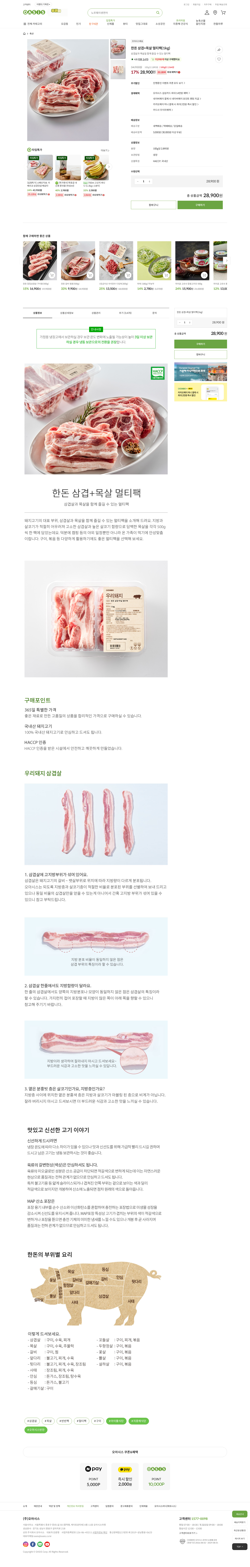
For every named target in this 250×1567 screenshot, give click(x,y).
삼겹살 (33, 1421)
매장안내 (38, 1506)
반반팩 (65, 1421)
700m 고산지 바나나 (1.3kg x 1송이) (94, 184)
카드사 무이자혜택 (162, 110)
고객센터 (26, 5)
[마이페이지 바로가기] (207, 12)
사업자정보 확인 (100, 1532)
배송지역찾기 (239, 1522)
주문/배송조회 (221, 5)
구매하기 (200, 205)
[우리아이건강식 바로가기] (59, 12)
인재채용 (143, 1506)
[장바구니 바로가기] (223, 12)
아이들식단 (117, 1421)
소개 (25, 1506)
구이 (98, 1421)
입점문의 (109, 1506)
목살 (49, 1421)
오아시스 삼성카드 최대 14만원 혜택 (170, 93)
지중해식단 (139, 1421)
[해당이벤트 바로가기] (93, 1464)
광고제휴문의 (126, 1506)
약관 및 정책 (54, 1506)
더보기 (104, 150)
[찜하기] (219, 59)
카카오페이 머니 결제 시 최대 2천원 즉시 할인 (174, 104)
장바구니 (153, 205)
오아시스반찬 (37, 1430)
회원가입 (196, 5)
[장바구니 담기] (51, 275)
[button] (108, 166)
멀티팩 (82, 1421)
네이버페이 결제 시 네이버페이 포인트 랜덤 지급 (176, 98)
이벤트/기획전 (43, 4)
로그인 (186, 5)
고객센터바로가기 (187, 1533)
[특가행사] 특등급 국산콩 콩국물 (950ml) (66, 184)
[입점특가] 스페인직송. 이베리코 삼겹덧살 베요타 (38, 184)
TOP (239, 1546)
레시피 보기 (240, 1538)
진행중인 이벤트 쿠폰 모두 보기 (168, 83)
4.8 (141, 59)
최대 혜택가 (167, 72)
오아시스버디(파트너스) (165, 1506)
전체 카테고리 (34, 23)
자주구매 (207, 5)
